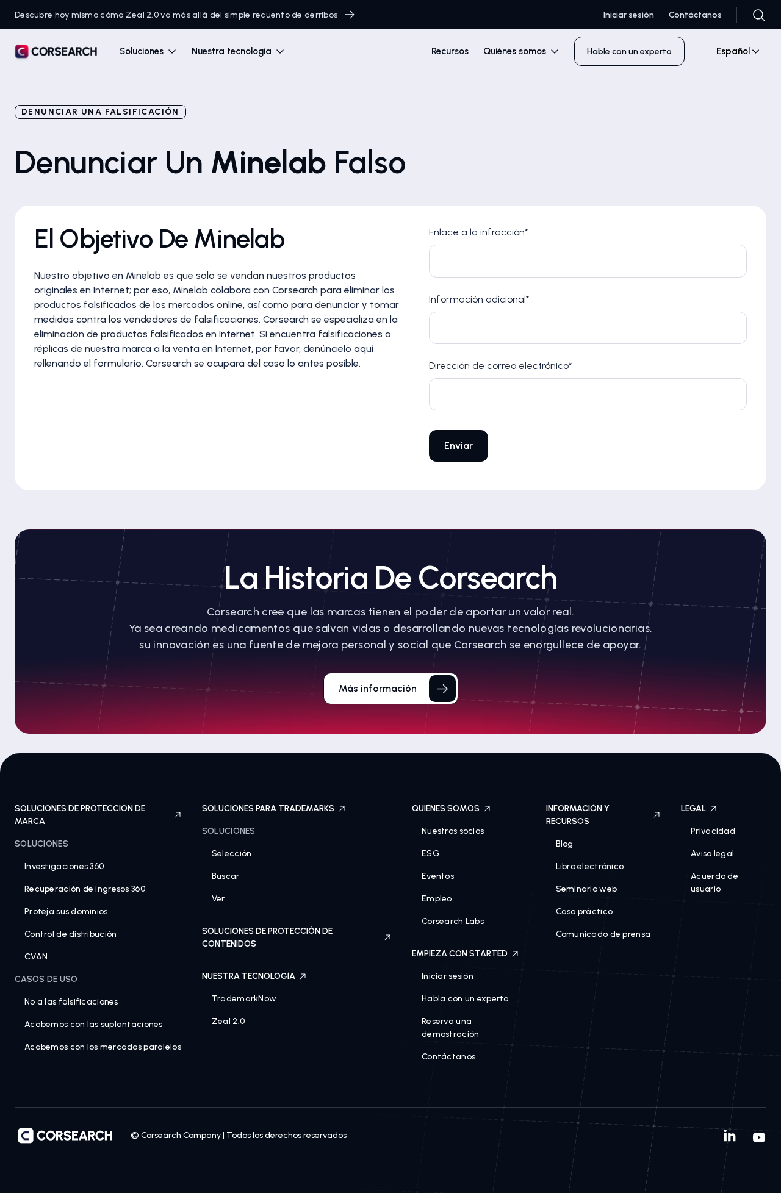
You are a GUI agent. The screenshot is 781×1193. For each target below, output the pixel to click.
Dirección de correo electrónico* (500, 365)
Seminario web (586, 889)
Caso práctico (584, 911)
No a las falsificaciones (71, 1002)
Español (733, 51)
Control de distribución (70, 934)
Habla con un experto (465, 999)
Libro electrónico (590, 866)
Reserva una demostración (450, 1027)
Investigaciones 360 (64, 866)
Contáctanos (695, 15)
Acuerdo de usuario (714, 882)
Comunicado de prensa (603, 934)
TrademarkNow (244, 999)
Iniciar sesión (628, 15)
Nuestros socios (453, 831)
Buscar (226, 876)
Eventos (438, 876)
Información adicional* (479, 299)
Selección (232, 853)
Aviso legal (712, 853)
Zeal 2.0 (228, 1021)
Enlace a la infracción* (478, 232)
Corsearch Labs (453, 921)
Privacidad (713, 831)
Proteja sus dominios (66, 911)
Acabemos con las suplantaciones (93, 1024)
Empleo (437, 899)
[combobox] (732, 51)
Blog (565, 844)
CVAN (36, 956)
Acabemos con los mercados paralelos (102, 1047)
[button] (148, 51)
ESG (431, 853)
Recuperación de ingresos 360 (84, 889)
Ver (218, 899)
